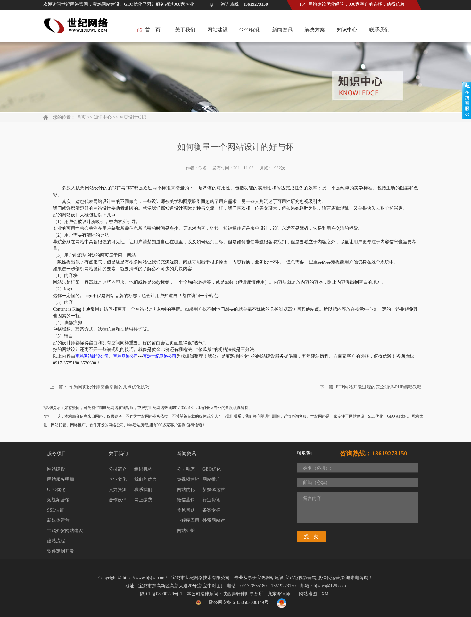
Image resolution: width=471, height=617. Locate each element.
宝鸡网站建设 (270, 577)
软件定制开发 (60, 551)
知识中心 (347, 29)
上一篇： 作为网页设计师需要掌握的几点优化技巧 (100, 387)
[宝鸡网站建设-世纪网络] (76, 29)
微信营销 (186, 499)
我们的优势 (145, 479)
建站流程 (56, 540)
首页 (81, 117)
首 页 (153, 29)
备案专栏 (211, 510)
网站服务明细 (60, 479)
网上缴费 (143, 499)
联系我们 (379, 29)
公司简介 (118, 469)
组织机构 (143, 469)
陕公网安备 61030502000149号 (239, 602)
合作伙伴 (118, 499)
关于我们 (185, 29)
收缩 (466, 101)
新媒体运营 (58, 520)
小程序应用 (188, 520)
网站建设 (217, 29)
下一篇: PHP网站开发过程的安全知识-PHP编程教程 (370, 387)
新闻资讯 (282, 29)
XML (326, 593)
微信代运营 (329, 577)
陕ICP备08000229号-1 (161, 593)
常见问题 (186, 510)
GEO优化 (249, 29)
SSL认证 (55, 510)
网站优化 (186, 489)
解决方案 (314, 29)
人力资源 (118, 489)
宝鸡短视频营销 (300, 577)
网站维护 (186, 530)
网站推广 (211, 479)
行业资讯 (211, 499)
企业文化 (118, 479)
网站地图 (308, 593)
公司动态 (186, 469)
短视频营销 (58, 499)
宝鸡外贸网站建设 (65, 530)
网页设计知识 (132, 117)
